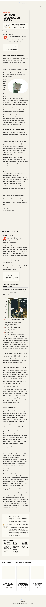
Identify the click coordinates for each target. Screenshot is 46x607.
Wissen (8, 581)
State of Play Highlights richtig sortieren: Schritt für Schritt (8, 585)
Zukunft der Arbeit (9, 507)
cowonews (23, 601)
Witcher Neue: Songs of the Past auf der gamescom (7, 545)
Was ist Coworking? (11, 278)
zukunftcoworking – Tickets (12, 277)
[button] (43, 6)
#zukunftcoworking (20, 208)
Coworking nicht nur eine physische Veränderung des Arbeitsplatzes (15, 493)
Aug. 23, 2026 (9, 587)
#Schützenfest (21, 27)
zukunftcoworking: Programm (11, 275)
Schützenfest (9, 136)
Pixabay (20, 94)
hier (13, 386)
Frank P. (16, 94)
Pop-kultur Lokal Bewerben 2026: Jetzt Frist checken (16, 547)
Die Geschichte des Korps (11, 49)
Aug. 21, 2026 (38, 587)
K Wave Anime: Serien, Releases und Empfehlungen (23, 584)
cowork (7, 358)
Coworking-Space (7, 344)
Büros (11, 446)
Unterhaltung (23, 581)
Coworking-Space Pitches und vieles (18, 348)
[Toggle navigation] (40, 6)
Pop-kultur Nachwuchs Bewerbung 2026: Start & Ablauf (26, 545)
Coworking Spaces (21, 381)
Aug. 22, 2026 (24, 587)
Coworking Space (17, 322)
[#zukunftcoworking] (15, 224)
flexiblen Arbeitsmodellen (17, 481)
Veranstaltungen (6, 12)
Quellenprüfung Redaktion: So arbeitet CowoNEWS (37, 585)
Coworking (14, 245)
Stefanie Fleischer (20, 24)
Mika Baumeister (16, 319)
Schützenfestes (20, 58)
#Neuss (15, 27)
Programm (19, 183)
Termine (26, 100)
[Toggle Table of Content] (15, 46)
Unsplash (22, 319)
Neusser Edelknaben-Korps (12, 18)
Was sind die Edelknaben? (11, 48)
